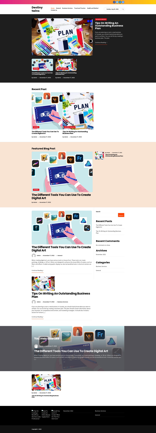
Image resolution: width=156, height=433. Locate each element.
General (58, 8)
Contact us (54, 10)
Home (52, 8)
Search (98, 211)
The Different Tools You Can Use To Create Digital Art (42, 73)
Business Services (67, 8)
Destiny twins (37, 9)
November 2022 (101, 254)
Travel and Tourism (79, 8)
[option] (78, 37)
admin (35, 77)
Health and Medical (92, 8)
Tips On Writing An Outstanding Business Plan (109, 25)
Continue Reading (100, 42)
